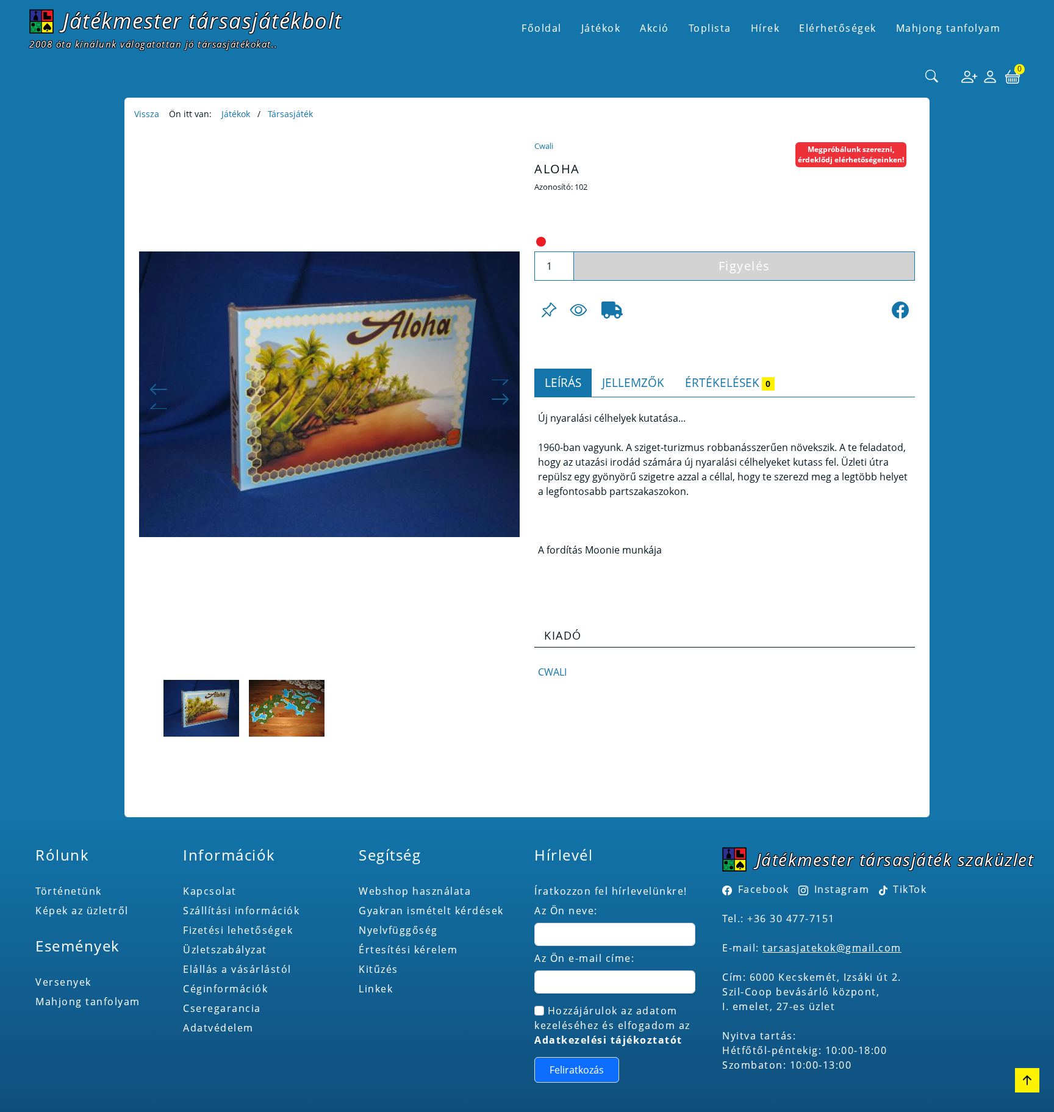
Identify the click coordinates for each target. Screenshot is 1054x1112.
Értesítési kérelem (408, 949)
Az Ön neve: (566, 910)
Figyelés (744, 266)
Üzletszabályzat (225, 949)
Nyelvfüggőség (398, 930)
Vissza (146, 114)
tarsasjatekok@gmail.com (832, 948)
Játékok (235, 114)
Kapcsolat (210, 891)
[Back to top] (1027, 1080)
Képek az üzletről (82, 910)
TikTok (908, 889)
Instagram (841, 889)
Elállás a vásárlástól (237, 969)
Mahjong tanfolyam (87, 1001)
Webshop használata (415, 891)
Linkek (376, 988)
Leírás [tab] (563, 382)
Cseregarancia (222, 1008)
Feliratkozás (577, 1070)
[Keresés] (932, 76)
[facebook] (900, 310)
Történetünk (68, 891)
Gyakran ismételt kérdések (431, 910)
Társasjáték (290, 114)
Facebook (763, 889)
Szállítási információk (241, 910)
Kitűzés (378, 969)
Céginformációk (225, 988)
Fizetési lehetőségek (238, 930)
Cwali (543, 145)
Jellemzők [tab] (633, 382)
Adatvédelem (218, 1027)
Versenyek (63, 982)
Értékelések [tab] (727, 382)
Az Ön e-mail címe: (584, 958)
